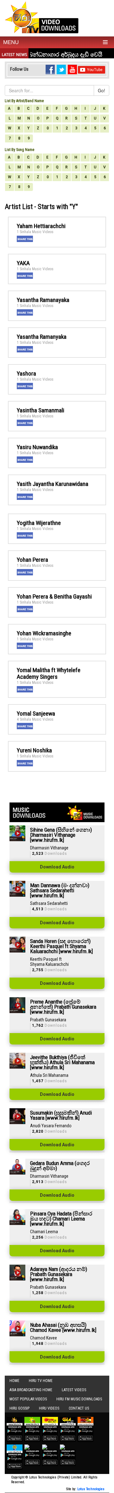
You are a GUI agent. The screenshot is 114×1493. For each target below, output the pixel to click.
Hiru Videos (49, 1408)
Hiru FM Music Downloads (79, 1399)
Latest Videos (74, 1390)
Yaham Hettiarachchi (41, 226)
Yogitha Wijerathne (39, 523)
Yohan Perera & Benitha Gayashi (54, 596)
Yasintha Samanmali (40, 410)
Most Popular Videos (28, 1399)
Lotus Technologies (90, 1489)
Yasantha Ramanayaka (43, 300)
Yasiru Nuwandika (37, 447)
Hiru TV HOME (41, 1380)
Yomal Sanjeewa (36, 713)
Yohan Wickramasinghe (44, 633)
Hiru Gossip (19, 1408)
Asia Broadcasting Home (31, 1390)
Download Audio (57, 866)
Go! (101, 90)
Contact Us (79, 1408)
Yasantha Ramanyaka (41, 336)
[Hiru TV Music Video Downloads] (42, 17)
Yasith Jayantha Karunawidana (52, 484)
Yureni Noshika (34, 750)
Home (14, 1380)
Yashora (26, 373)
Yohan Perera (32, 559)
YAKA (23, 263)
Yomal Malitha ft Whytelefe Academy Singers (48, 673)
